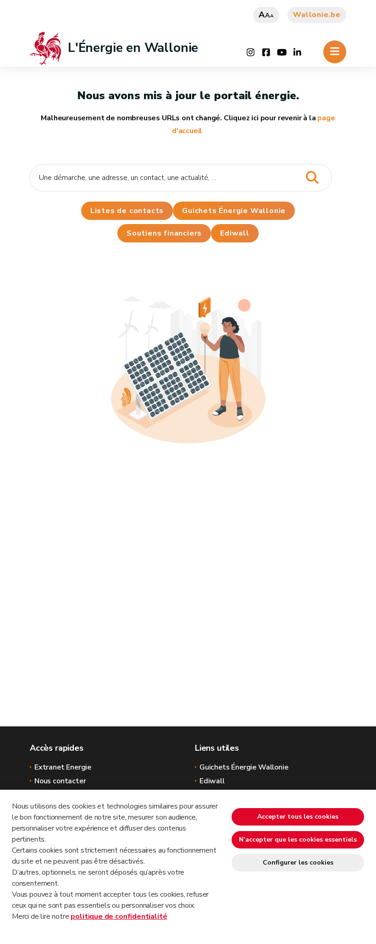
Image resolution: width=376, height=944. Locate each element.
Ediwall (212, 781)
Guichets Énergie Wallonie (234, 211)
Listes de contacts (127, 211)
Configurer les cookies (298, 862)
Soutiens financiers (164, 233)
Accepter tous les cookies (297, 816)
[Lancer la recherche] (312, 178)
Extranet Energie (62, 767)
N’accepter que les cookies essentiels (298, 839)
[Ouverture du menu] (334, 51)
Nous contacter (60, 781)
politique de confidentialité (119, 916)
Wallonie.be (317, 15)
